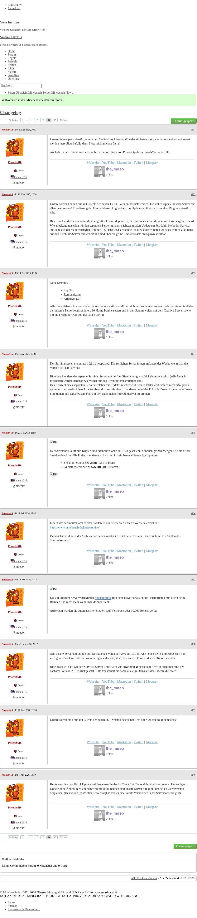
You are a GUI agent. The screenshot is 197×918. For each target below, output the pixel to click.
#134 (193, 354)
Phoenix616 (7, 129)
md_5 (70, 892)
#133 (193, 273)
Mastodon (124, 162)
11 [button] (30, 120)
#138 (193, 644)
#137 (193, 579)
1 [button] (22, 120)
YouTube (108, 162)
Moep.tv (152, 162)
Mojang (52, 892)
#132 (193, 194)
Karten (12, 64)
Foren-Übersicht (17, 92)
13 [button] (43, 120)
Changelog (10, 112)
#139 (193, 710)
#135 (193, 432)
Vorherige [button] (13, 120)
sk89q (61, 892)
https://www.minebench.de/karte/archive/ (74, 527)
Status (11, 902)
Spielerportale (103, 597)
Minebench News (62, 92)
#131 (193, 129)
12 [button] (37, 120)
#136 (193, 513)
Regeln (12, 58)
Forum (12, 54)
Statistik (12, 71)
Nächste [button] (63, 120)
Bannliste (13, 75)
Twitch (138, 162)
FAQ (11, 68)
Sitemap (12, 905)
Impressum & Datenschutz (24, 909)
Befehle (12, 61)
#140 (193, 774)
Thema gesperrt (184, 121)
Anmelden (14, 8)
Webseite (93, 162)
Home (11, 51)
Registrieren (15, 4)
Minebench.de (11, 892)
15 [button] (55, 120)
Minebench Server (39, 92)
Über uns (13, 78)
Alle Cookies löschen (144, 878)
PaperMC (83, 892)
